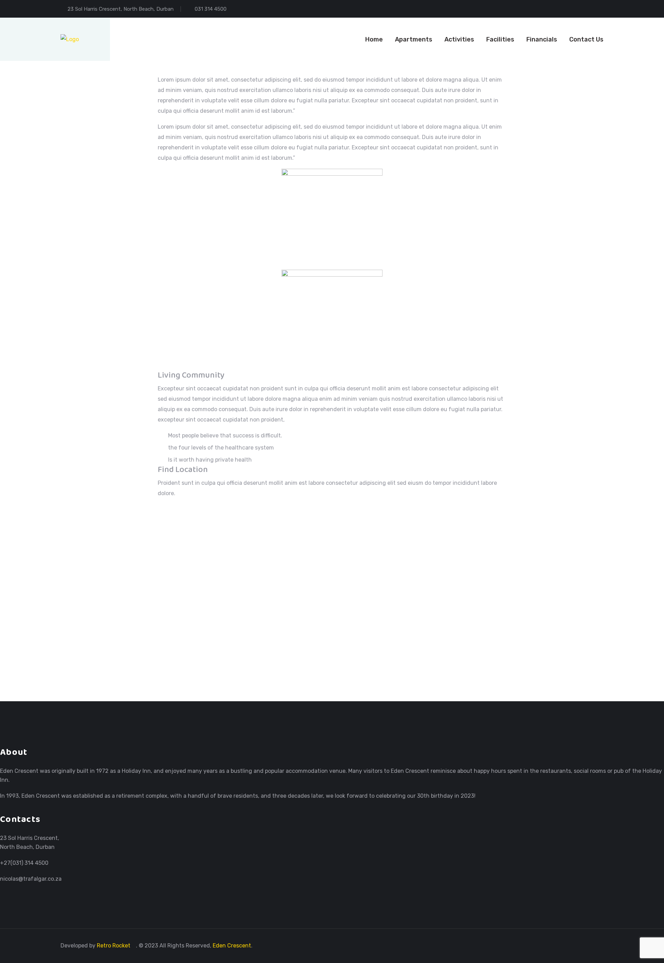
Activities (459, 39)
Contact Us (586, 39)
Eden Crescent (232, 945)
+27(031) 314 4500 (24, 863)
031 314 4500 (211, 9)
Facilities (500, 39)
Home (374, 39)
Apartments (413, 39)
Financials (541, 39)
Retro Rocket (114, 945)
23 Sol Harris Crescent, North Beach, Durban (120, 9)
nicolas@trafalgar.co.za (31, 879)
